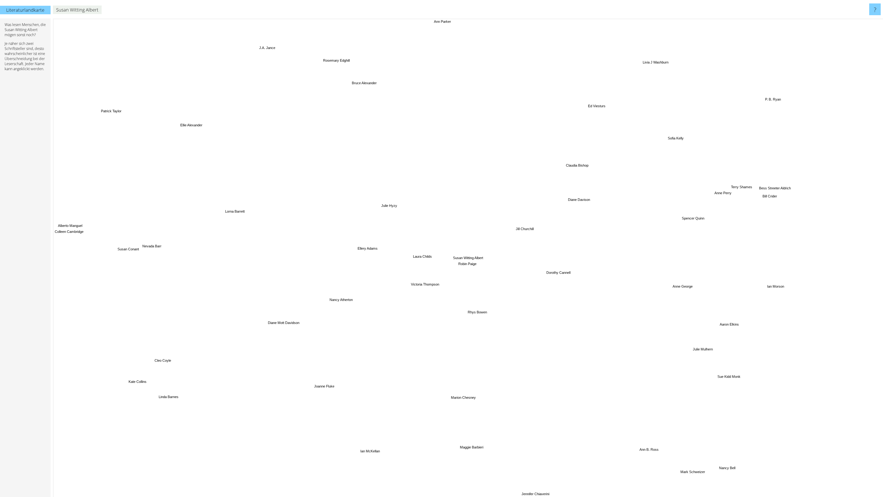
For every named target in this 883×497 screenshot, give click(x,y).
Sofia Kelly (674, 137)
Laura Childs (422, 259)
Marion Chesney (441, 395)
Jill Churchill (524, 229)
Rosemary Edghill (334, 61)
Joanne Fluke (321, 399)
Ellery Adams (373, 248)
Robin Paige (467, 264)
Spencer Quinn (701, 228)
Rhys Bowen (478, 312)
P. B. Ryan (771, 99)
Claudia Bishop (576, 165)
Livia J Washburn (668, 65)
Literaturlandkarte (25, 10)
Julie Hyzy (387, 206)
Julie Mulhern (703, 345)
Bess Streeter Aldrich (774, 184)
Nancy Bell (747, 459)
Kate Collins (121, 349)
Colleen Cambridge (69, 224)
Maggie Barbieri (513, 442)
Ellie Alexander (167, 143)
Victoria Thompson (424, 284)
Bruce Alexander (369, 81)
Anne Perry (716, 185)
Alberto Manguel (72, 218)
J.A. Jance (240, 56)
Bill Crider (765, 190)
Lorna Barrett (234, 272)
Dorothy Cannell (558, 274)
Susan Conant (130, 252)
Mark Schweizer (712, 465)
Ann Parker (450, 21)
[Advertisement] (25, 145)
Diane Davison (579, 199)
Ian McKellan (367, 451)
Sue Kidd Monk (741, 372)
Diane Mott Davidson (279, 329)
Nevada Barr (160, 190)
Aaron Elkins (733, 319)
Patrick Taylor (116, 106)
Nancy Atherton (334, 296)
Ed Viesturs (603, 107)
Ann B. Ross (620, 470)
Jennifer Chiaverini (507, 494)
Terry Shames (740, 187)
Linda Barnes (168, 397)
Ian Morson (775, 283)
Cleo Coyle (175, 380)
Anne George (684, 286)
